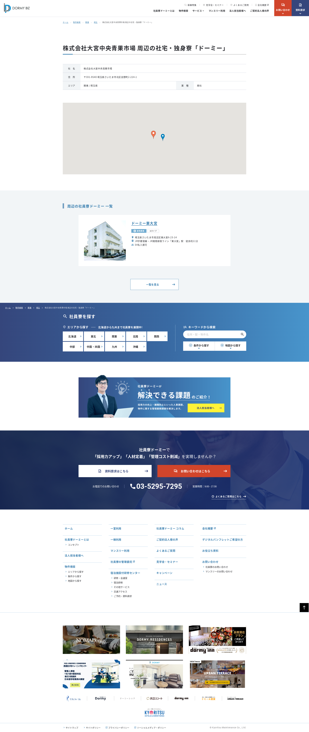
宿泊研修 (118, 582)
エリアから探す (76, 571)
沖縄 (135, 347)
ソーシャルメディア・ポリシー (151, 727)
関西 (156, 336)
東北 (93, 336)
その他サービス (122, 587)
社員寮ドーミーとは (164, 10)
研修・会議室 (120, 578)
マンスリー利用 (217, 10)
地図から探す (231, 345)
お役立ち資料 (210, 551)
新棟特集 (192, 5)
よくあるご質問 (239, 5)
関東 (87, 22)
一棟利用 (116, 539)
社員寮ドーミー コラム (170, 528)
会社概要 (262, 5)
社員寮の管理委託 (121, 562)
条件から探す (199, 345)
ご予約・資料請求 (123, 596)
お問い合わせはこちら (192, 471)
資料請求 (300, 7)
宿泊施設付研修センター (125, 573)
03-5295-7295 (159, 486)
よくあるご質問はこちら (228, 496)
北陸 (135, 336)
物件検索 (183, 10)
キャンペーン (164, 573)
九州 (114, 347)
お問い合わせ (283, 7)
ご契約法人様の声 (259, 10)
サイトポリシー (93, 727)
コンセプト (73, 544)
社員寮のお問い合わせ (217, 566)
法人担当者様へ (237, 10)
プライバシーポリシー (118, 727)
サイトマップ (72, 727)
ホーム (65, 22)
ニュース (161, 584)
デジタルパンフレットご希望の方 (222, 539)
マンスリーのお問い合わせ (219, 571)
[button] (163, 137)
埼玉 (96, 22)
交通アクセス (120, 591)
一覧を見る (152, 284)
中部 (72, 347)
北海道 (72, 336)
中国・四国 (93, 347)
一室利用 (116, 528)
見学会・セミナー (213, 5)
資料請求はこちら (113, 471)
